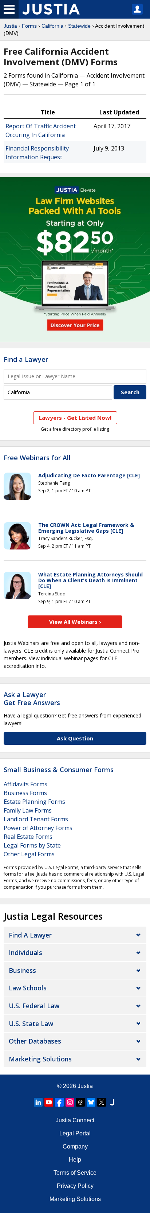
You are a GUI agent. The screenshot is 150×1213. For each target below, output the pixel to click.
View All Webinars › (75, 621)
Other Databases (35, 1041)
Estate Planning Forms (34, 802)
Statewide (79, 26)
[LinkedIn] (38, 1102)
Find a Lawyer (26, 359)
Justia (10, 26)
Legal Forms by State (32, 845)
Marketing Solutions (40, 1058)
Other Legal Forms (29, 854)
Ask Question (75, 738)
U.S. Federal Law (34, 1005)
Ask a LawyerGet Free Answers (32, 698)
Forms (29, 26)
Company (75, 1146)
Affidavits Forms (25, 784)
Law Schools (28, 987)
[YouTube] (48, 1102)
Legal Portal (75, 1133)
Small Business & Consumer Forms (59, 769)
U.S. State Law (31, 1023)
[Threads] (80, 1102)
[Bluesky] (91, 1102)
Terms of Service (75, 1173)
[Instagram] (70, 1102)
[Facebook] (59, 1102)
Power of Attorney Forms (38, 828)
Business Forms (25, 793)
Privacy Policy (75, 1186)
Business (22, 970)
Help (75, 1160)
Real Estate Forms (28, 837)
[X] (101, 1102)
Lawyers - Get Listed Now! (75, 417)
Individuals (25, 952)
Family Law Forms (28, 810)
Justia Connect (75, 1120)
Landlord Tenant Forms (36, 819)
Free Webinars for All (37, 458)
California (52, 26)
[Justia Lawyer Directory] (112, 1102)
